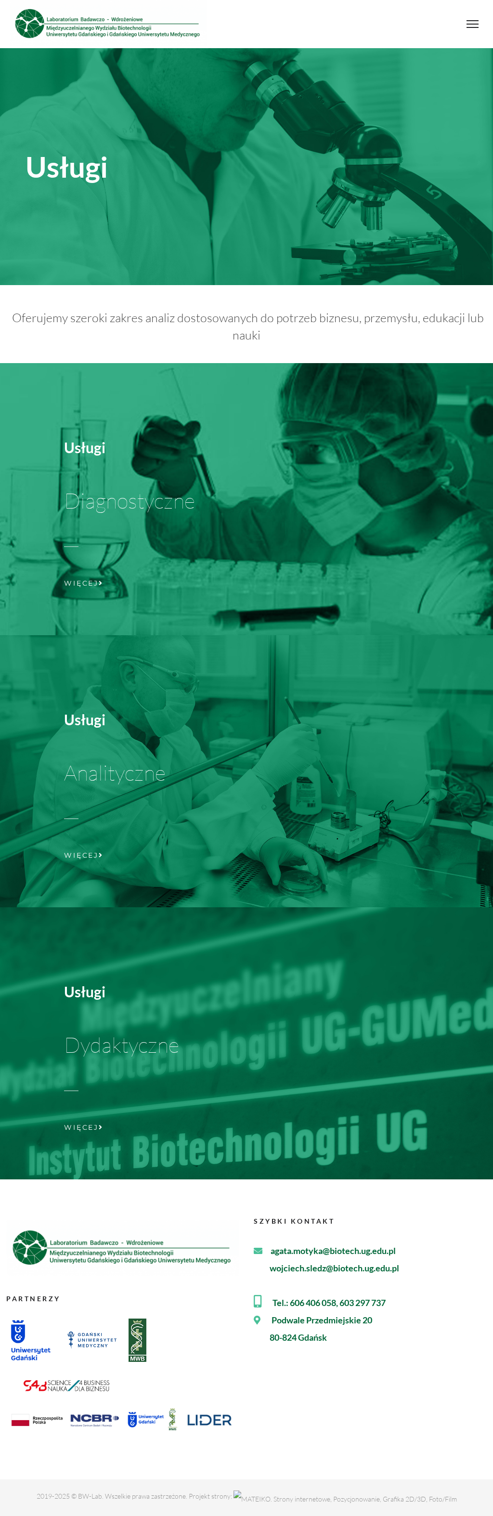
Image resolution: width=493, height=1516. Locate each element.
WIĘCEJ (81, 583)
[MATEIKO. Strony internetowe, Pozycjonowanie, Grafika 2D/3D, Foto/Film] (345, 1496)
